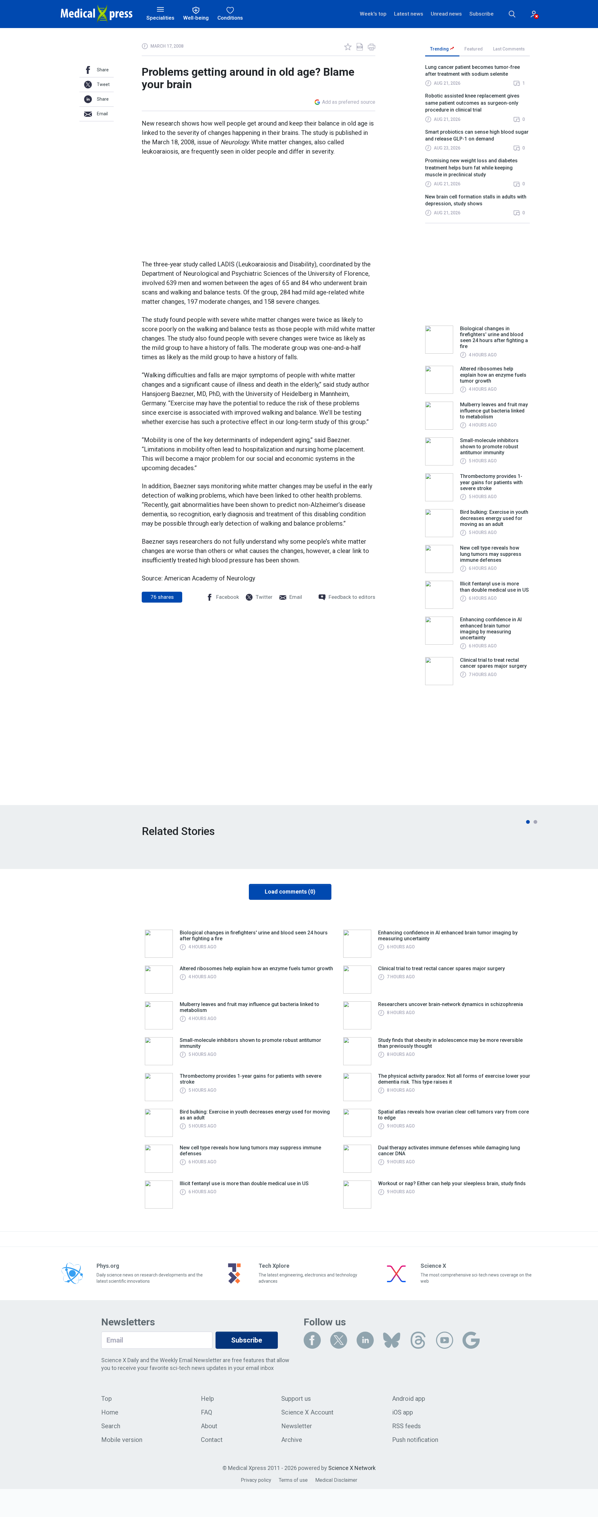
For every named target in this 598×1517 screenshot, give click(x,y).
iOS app (402, 1412)
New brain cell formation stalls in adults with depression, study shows (475, 200)
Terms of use (293, 1480)
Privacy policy (256, 1480)
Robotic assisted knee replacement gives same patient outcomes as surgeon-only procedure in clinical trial (472, 103)
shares (162, 597)
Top (106, 1398)
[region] (477, 143)
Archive (291, 1439)
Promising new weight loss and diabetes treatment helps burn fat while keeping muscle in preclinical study (471, 168)
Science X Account (307, 1412)
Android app (408, 1398)
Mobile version (121, 1439)
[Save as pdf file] (359, 46)
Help (207, 1398)
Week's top (373, 14)
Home (109, 1412)
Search (110, 1426)
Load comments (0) (290, 891)
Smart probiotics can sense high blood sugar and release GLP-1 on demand (477, 135)
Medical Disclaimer (336, 1480)
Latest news (408, 14)
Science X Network (352, 1468)
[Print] (371, 46)
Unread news (446, 14)
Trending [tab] (440, 48)
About (209, 1426)
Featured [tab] (473, 48)
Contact (212, 1439)
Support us (296, 1398)
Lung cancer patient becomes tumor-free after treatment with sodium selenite (472, 70)
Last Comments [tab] (509, 48)
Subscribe (481, 14)
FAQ (206, 1412)
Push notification (415, 1439)
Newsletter (296, 1426)
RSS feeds (406, 1426)
